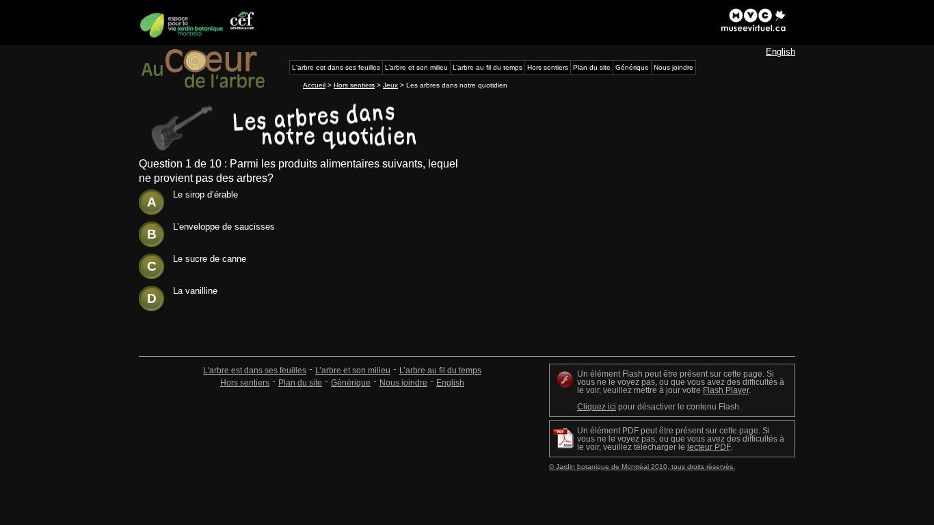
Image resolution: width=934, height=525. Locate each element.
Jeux (390, 85)
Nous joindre (403, 383)
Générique (351, 383)
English (780, 51)
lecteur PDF (708, 447)
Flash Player (726, 390)
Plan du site (300, 383)
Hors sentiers (354, 85)
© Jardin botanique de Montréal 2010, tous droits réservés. (642, 466)
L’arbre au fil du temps (440, 370)
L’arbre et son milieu (352, 370)
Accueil (314, 85)
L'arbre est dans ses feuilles (254, 370)
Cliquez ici (596, 407)
